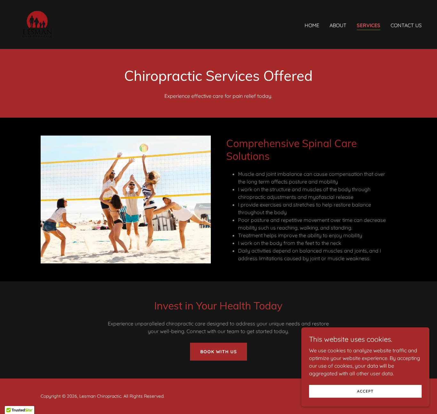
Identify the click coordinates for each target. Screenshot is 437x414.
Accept (365, 391)
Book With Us (218, 352)
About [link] (338, 25)
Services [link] (368, 25)
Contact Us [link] (406, 25)
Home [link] (312, 25)
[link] (37, 24)
